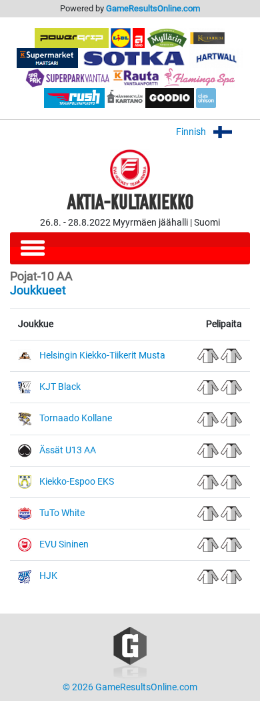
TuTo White (62, 513)
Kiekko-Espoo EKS (76, 481)
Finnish (192, 132)
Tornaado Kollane (75, 418)
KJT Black (60, 387)
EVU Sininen (64, 544)
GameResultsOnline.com (153, 8)
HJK (48, 575)
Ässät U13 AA (67, 450)
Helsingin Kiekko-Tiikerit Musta (102, 355)
